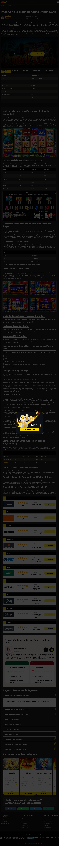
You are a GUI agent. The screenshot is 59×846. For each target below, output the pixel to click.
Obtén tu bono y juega (29, 429)
